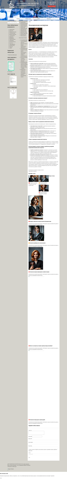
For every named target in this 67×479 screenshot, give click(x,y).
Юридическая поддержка (12, 21)
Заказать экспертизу (51, 6)
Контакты (49, 18)
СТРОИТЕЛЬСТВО (12, 33)
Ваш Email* (30, 436)
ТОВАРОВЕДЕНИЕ (12, 44)
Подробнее (52, 475)
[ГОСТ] (13, 84)
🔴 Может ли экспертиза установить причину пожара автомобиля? (40, 345)
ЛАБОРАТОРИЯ (11, 29)
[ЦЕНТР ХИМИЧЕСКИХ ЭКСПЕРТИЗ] (11, 7)
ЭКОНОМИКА (11, 40)
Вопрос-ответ (28, 18)
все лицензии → (10, 71)
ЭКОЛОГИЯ (11, 30)
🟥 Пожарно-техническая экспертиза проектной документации (33, 184)
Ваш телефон (31, 442)
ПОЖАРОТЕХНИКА (12, 39)
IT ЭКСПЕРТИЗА (12, 35)
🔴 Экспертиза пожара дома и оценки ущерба (37, 419)
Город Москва (23, 22)
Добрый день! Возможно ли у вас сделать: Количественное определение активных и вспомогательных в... (24, 52)
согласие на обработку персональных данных (38, 449)
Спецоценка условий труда (12, 466)
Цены (39, 18)
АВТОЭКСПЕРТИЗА (12, 41)
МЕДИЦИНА (11, 36)
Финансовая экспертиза (32, 171)
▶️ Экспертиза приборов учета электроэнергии (43, 183)
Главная (18, 18)
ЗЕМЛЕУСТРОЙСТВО (12, 34)
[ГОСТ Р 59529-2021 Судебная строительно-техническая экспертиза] (13, 98)
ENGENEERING (11, 38)
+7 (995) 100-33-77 (51, 3)
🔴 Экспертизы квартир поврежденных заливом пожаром (43, 193)
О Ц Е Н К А (11, 43)
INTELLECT (11, 46)
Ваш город (30, 445)
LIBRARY (30, 21)
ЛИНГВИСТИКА (12, 45)
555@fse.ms (51, 4)
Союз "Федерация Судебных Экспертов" (23, 465)
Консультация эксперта (23, 37)
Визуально (29, 430)
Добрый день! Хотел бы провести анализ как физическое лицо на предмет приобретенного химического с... (24, 44)
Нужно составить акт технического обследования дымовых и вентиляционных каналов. (23, 73)
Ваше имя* (30, 438)
